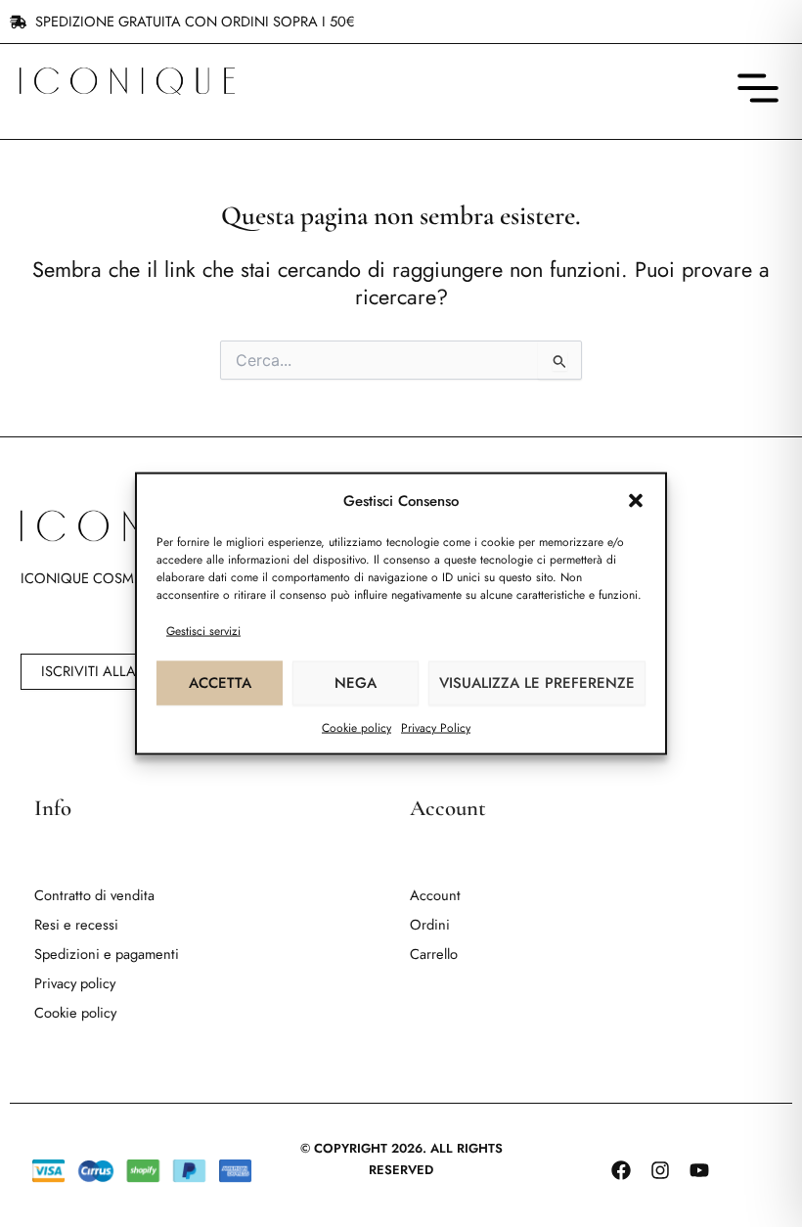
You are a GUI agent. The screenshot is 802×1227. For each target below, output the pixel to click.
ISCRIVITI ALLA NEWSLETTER (132, 670)
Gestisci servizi (203, 630)
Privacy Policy (435, 727)
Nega (355, 683)
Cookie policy (356, 727)
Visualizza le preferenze (537, 683)
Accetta (220, 683)
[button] (636, 501)
